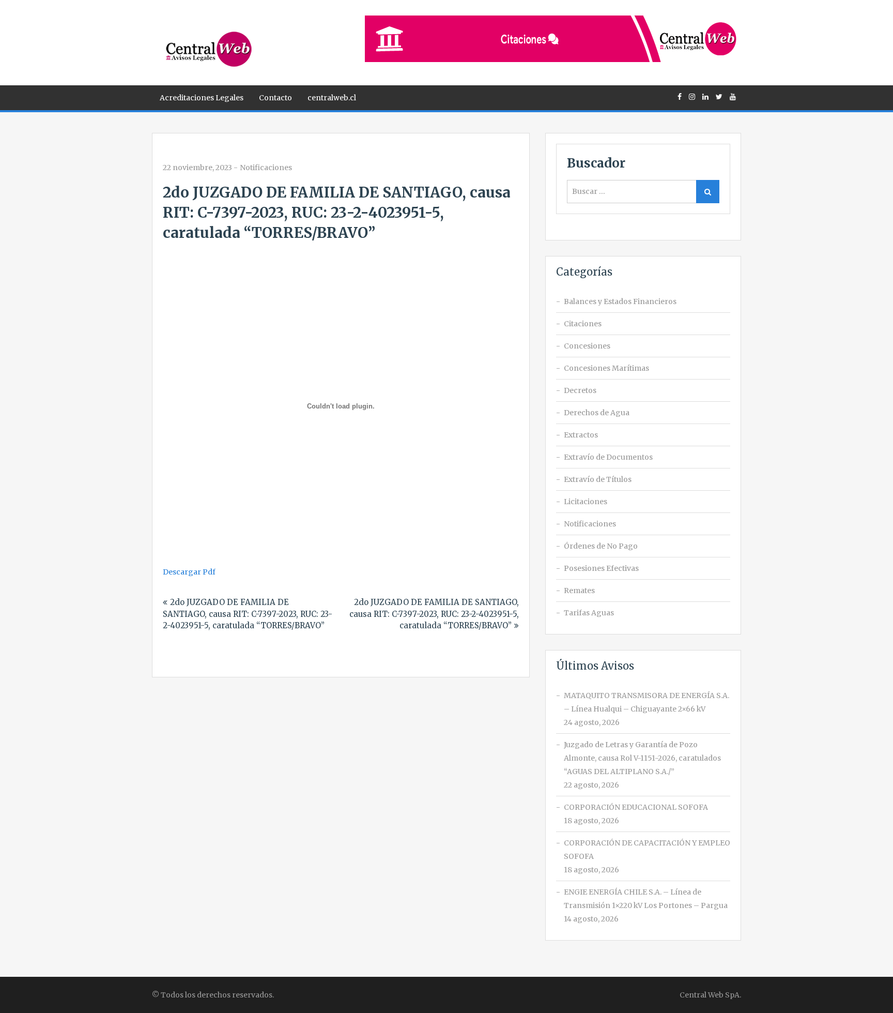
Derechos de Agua (596, 412)
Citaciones (583, 323)
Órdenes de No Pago (601, 546)
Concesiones (587, 346)
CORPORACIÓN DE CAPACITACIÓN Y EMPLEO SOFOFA (647, 849)
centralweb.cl (331, 97)
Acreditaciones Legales (201, 97)
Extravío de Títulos (598, 479)
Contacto (275, 97)
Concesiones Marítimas (606, 368)
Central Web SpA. (710, 995)
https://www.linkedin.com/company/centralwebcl (705, 96)
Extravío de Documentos (608, 457)
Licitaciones (585, 501)
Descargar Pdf (189, 572)
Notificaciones (266, 167)
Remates (579, 590)
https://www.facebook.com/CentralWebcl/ (680, 96)
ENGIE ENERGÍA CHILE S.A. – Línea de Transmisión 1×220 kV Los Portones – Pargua (646, 898)
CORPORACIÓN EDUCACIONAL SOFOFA (636, 807)
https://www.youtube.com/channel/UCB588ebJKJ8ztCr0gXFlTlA (733, 96)
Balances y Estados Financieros (620, 301)
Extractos (581, 435)
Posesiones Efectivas (601, 568)
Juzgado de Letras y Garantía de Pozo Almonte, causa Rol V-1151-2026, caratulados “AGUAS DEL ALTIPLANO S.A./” (642, 758)
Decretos (580, 390)
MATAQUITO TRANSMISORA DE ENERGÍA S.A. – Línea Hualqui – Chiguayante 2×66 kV (646, 702)
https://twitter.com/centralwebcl (719, 96)
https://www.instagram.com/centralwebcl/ (692, 96)
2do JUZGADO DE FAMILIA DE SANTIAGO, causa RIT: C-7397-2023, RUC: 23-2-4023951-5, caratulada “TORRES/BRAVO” (247, 613)
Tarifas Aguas (589, 612)
